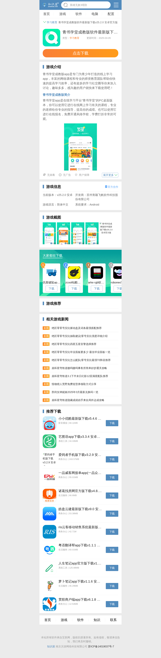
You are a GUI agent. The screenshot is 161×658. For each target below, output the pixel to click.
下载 (51, 288)
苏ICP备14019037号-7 (101, 646)
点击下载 (80, 53)
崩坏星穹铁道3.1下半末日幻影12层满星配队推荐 (80, 376)
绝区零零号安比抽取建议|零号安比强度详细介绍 (80, 336)
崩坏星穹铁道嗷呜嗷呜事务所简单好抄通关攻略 (79, 368)
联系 (113, 619)
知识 (97, 619)
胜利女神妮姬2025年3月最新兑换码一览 (75, 392)
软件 (80, 619)
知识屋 (51, 646)
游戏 (64, 619)
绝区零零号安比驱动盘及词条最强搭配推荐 (77, 328)
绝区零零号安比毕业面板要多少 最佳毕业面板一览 (81, 352)
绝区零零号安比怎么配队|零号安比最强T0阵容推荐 (81, 360)
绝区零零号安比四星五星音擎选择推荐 (74, 344)
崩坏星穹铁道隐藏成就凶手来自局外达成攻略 (78, 400)
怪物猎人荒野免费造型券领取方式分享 (74, 384)
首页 (47, 619)
